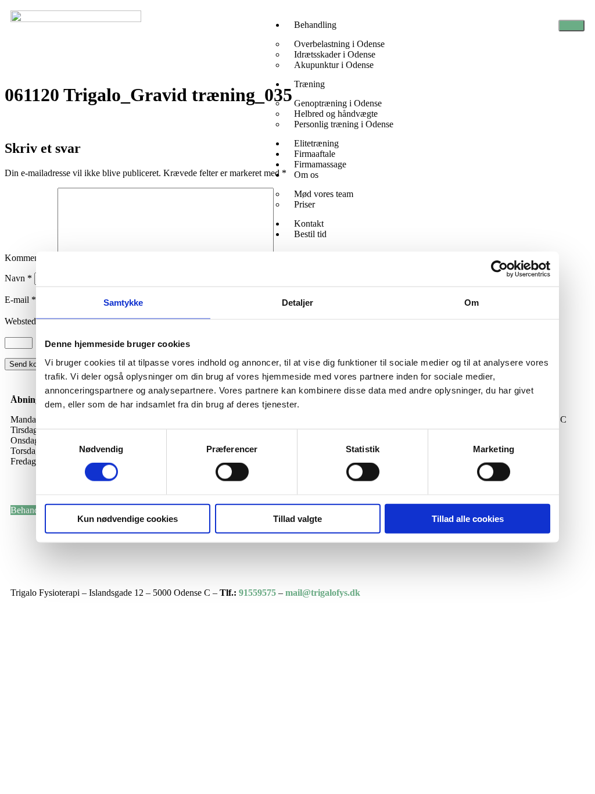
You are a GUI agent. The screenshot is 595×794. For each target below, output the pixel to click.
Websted (20, 321)
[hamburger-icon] (571, 25)
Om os (306, 175)
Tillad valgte (297, 518)
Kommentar (30, 258)
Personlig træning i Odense (343, 124)
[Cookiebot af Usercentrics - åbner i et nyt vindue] (499, 269)
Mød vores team (323, 194)
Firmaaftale (32, 531)
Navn (18, 278)
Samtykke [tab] (123, 302)
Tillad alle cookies (468, 518)
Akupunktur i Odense (334, 65)
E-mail (20, 300)
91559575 (257, 593)
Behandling (315, 25)
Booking (26, 552)
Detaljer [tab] (298, 302)
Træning (309, 84)
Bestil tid (310, 234)
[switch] (232, 472)
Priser (304, 204)
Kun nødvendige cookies (127, 518)
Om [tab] (471, 302)
